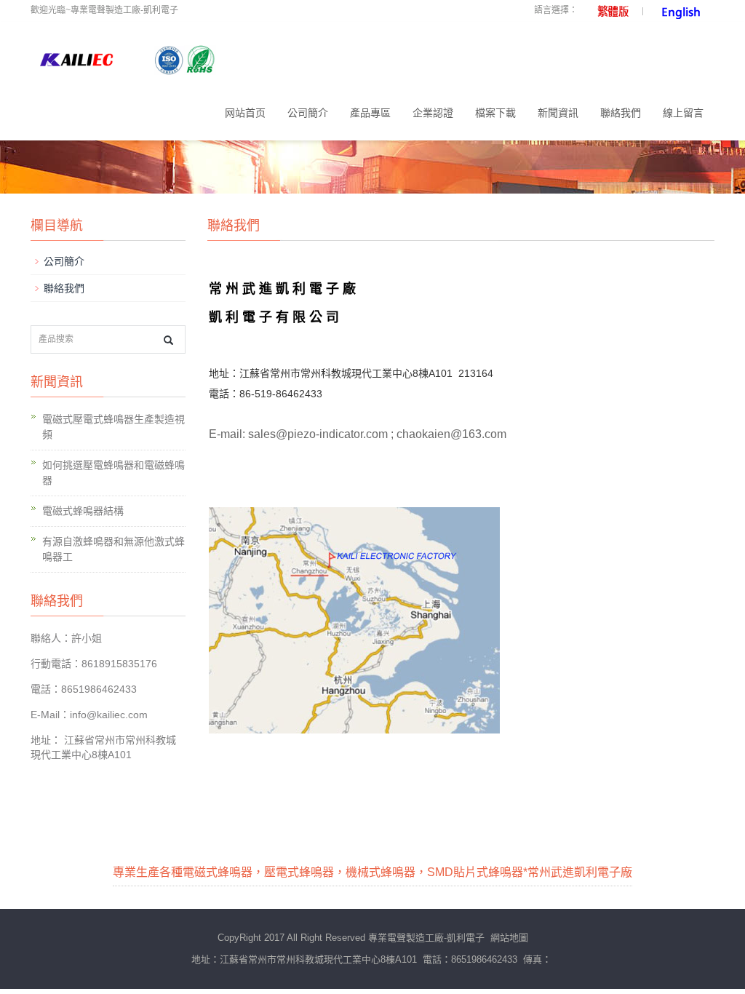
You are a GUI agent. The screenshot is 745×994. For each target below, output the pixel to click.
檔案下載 (495, 113)
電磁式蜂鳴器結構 (83, 511)
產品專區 (370, 113)
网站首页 (245, 113)
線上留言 (683, 113)
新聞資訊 (558, 113)
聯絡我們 (620, 113)
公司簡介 (307, 113)
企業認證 (433, 113)
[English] (678, 10)
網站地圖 (509, 937)
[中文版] (608, 10)
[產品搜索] (168, 340)
